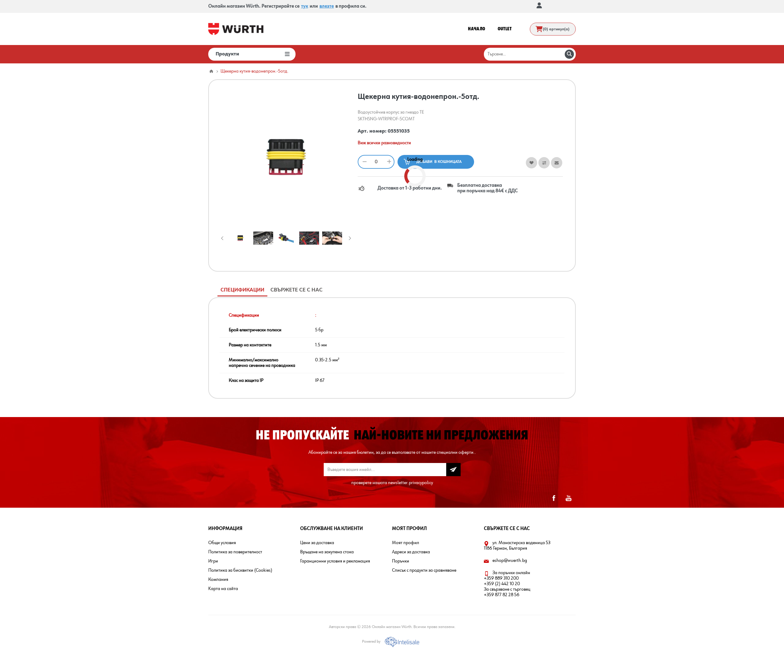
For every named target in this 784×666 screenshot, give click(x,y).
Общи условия (222, 542)
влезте (326, 6)
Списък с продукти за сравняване (424, 570)
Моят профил (405, 542)
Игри (213, 561)
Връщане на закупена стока (327, 552)
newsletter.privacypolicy (410, 482)
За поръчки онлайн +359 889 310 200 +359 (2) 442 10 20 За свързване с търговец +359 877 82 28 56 (507, 583)
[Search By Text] (569, 54)
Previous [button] (223, 238)
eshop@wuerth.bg (509, 560)
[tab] (242, 290)
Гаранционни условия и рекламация (335, 561)
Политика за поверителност (235, 552)
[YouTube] (568, 498)
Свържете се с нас (296, 290)
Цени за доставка (317, 542)
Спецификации (242, 290)
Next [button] (348, 238)
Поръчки (400, 561)
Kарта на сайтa (223, 588)
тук (304, 6)
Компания (218, 579)
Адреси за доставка (411, 552)
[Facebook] (554, 498)
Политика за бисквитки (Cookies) (240, 570)
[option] (240, 238)
